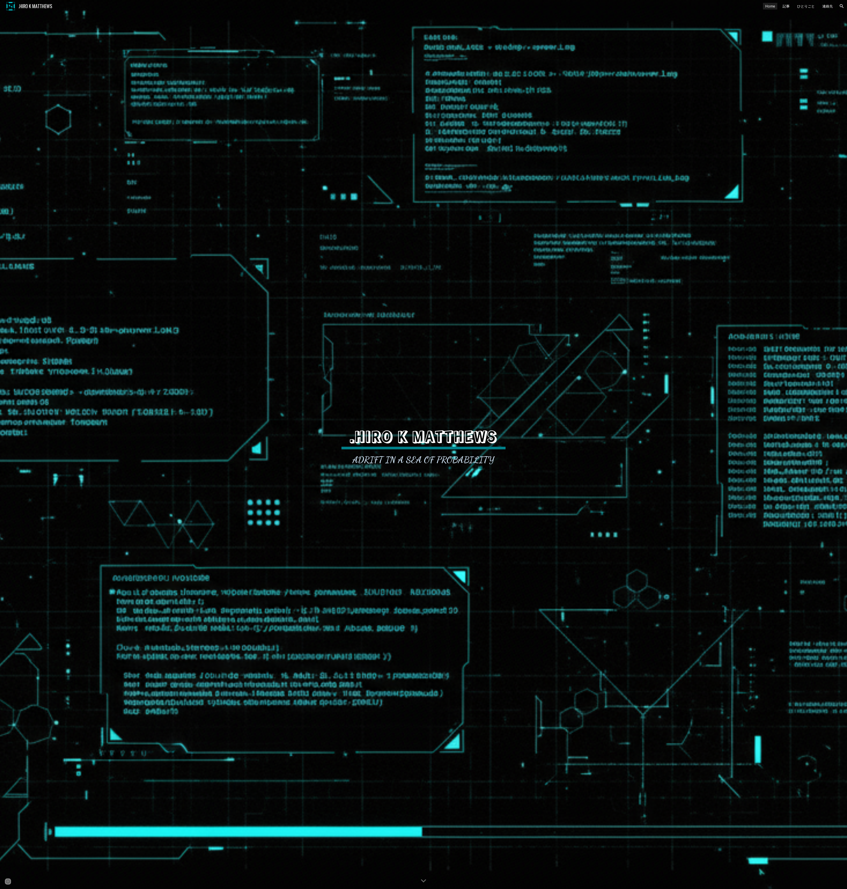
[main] (423, 444)
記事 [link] (786, 6)
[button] (841, 6)
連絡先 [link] (827, 6)
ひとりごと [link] (806, 6)
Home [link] (770, 6)
